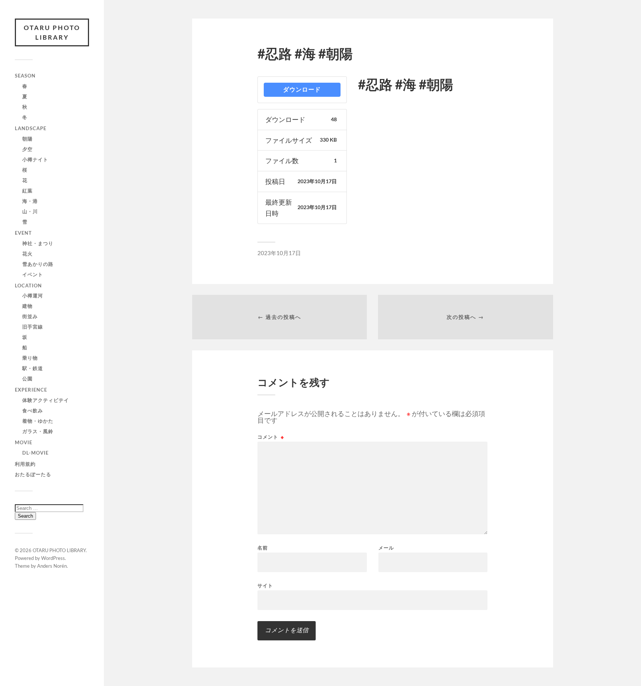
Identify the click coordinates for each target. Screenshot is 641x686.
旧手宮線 (32, 327)
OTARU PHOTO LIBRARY (52, 32)
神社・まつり (37, 243)
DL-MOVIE (35, 453)
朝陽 (27, 139)
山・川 (30, 211)
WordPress (53, 558)
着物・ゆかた (37, 421)
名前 (262, 547)
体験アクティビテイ (45, 400)
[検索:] (49, 508)
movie (23, 442)
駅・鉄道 (32, 368)
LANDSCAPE (30, 128)
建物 (27, 306)
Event (23, 233)
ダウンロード (302, 89)
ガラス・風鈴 (37, 431)
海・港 (30, 201)
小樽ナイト (35, 159)
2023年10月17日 (279, 253)
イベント (32, 274)
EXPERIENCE (31, 390)
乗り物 (30, 358)
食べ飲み (32, 410)
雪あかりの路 (37, 264)
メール (386, 547)
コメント (270, 437)
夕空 (27, 149)
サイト (265, 585)
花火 (27, 254)
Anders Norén (52, 566)
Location (28, 285)
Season (25, 76)
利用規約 (25, 464)
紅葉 (27, 191)
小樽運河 (32, 296)
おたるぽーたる (33, 474)
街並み (30, 316)
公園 (27, 379)
